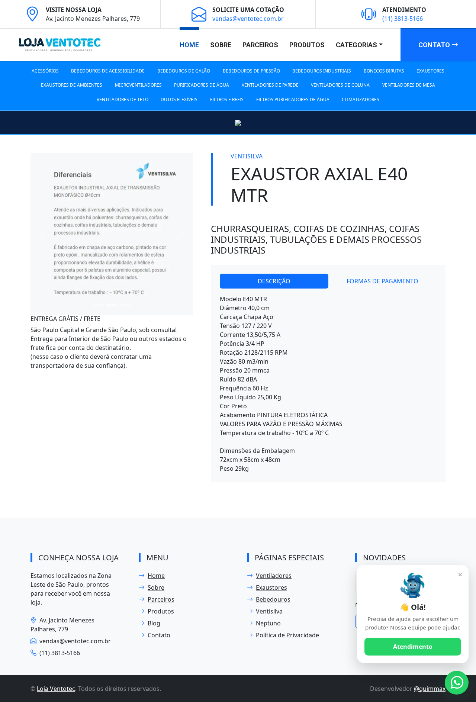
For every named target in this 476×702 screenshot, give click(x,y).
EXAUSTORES (430, 71)
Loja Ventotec (56, 689)
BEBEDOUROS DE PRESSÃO (251, 71)
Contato (434, 45)
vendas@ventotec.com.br (248, 19)
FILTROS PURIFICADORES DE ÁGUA (292, 99)
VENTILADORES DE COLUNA (340, 85)
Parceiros (260, 45)
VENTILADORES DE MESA (408, 85)
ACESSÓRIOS (45, 71)
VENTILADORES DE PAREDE (270, 85)
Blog (154, 623)
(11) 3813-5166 (402, 19)
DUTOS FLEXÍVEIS (179, 99)
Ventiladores (274, 575)
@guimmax (430, 689)
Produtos (307, 45)
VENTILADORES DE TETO (122, 99)
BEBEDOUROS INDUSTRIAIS (321, 71)
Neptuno (268, 623)
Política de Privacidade (287, 635)
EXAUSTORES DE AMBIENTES (71, 85)
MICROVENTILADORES (138, 85)
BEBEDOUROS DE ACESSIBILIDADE (108, 71)
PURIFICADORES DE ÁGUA (201, 85)
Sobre (220, 45)
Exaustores (271, 587)
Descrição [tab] (274, 281)
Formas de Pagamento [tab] (382, 281)
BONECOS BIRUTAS (384, 71)
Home (189, 45)
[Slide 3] (125, 305)
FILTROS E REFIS (227, 99)
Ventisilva (269, 611)
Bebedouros (273, 599)
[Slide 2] (112, 305)
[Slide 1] (98, 305)
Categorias (356, 45)
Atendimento (412, 647)
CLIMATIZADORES (360, 99)
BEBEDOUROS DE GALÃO (183, 71)
